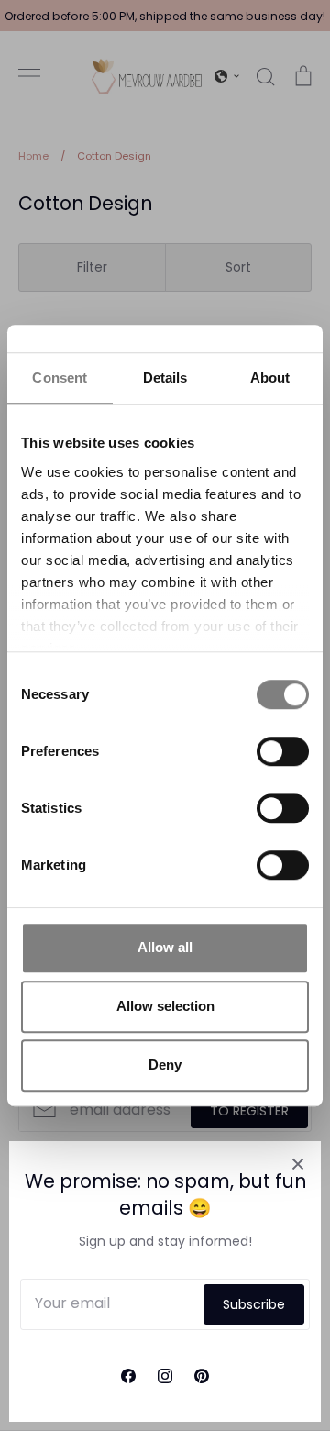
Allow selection (165, 1006)
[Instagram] (165, 1376)
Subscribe (254, 1304)
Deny (165, 1064)
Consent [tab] (59, 377)
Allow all (165, 947)
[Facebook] (128, 1376)
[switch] (283, 751)
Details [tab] (165, 377)
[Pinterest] (201, 1376)
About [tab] (270, 377)
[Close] (298, 1164)
